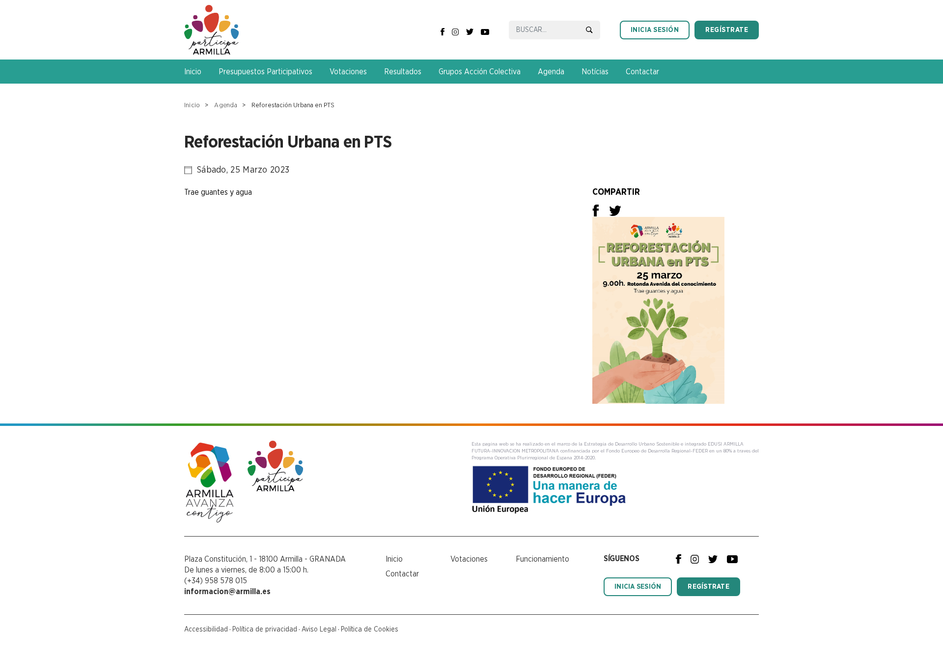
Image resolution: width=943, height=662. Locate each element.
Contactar (642, 72)
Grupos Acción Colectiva (480, 72)
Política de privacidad (264, 629)
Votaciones (348, 72)
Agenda (551, 72)
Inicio (192, 72)
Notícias (595, 72)
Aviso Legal (319, 629)
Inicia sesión (655, 30)
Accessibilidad (206, 629)
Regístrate (726, 30)
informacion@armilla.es (227, 592)
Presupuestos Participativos (265, 72)
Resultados (402, 72)
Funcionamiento (542, 559)
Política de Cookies (369, 629)
